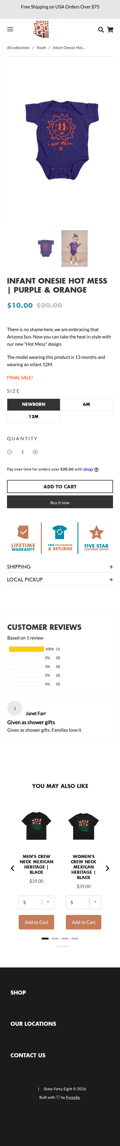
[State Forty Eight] (41, 29)
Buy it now (60, 502)
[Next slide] (107, 868)
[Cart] (111, 30)
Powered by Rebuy (60, 946)
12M (33, 416)
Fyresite (73, 1097)
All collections (18, 47)
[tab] (45, 938)
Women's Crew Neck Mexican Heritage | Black (83, 867)
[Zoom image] (60, 142)
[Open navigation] (13, 29)
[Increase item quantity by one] (35, 452)
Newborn (33, 404)
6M (86, 404)
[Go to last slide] (13, 868)
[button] (12, 142)
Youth (41, 47)
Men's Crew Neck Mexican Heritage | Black (36, 864)
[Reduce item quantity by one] (9, 452)
